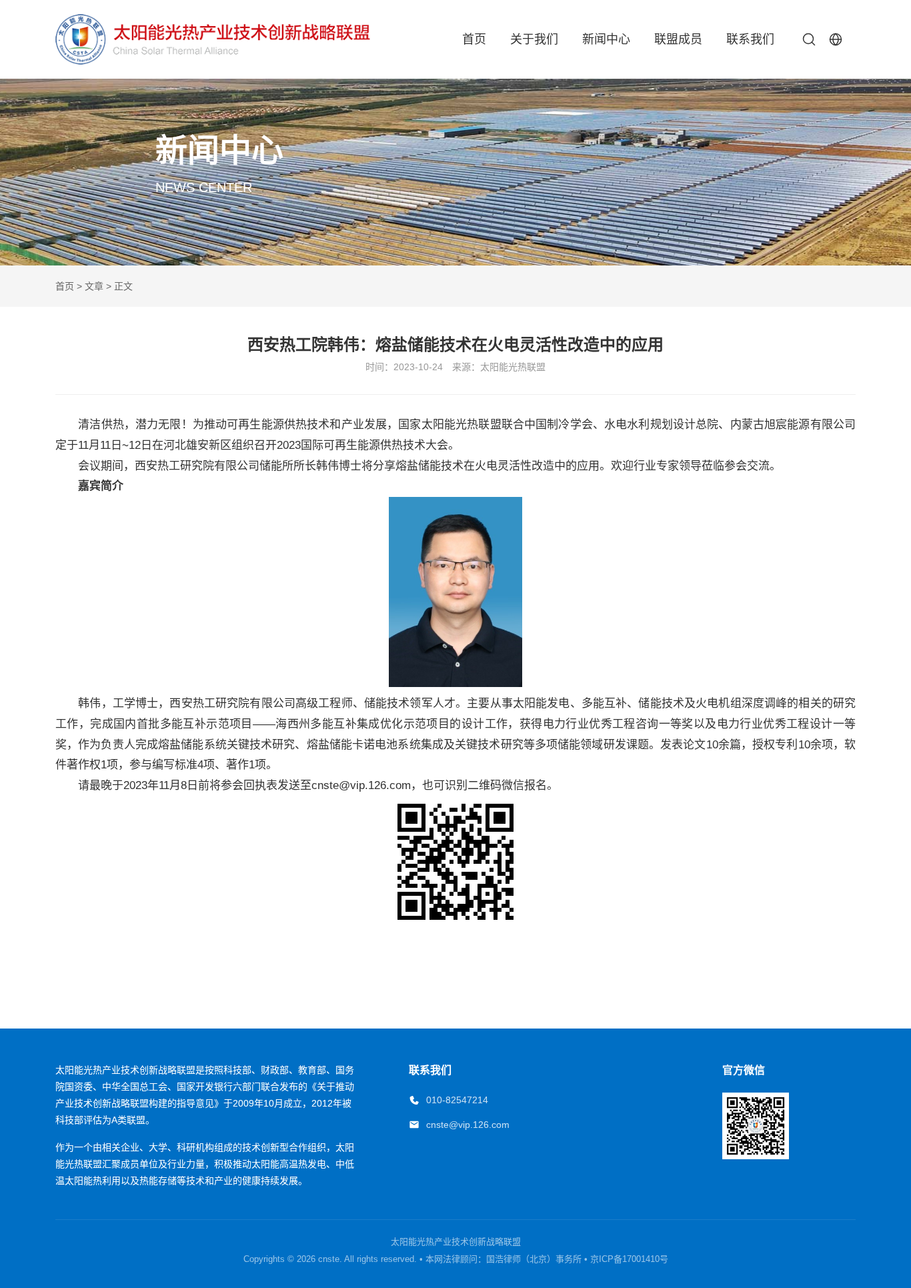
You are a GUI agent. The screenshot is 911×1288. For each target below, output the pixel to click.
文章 (94, 286)
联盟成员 (678, 39)
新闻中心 (606, 39)
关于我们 (534, 39)
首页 (474, 39)
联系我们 (750, 39)
